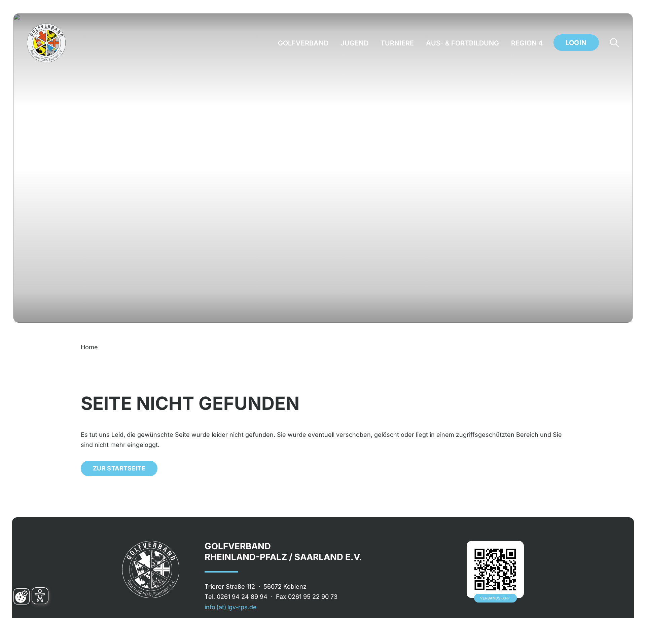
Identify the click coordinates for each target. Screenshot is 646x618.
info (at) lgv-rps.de (231, 607)
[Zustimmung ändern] (21, 596)
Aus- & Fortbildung (462, 43)
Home (89, 347)
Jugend (354, 43)
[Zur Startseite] (46, 43)
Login (576, 43)
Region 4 (527, 43)
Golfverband (303, 43)
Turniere (397, 43)
